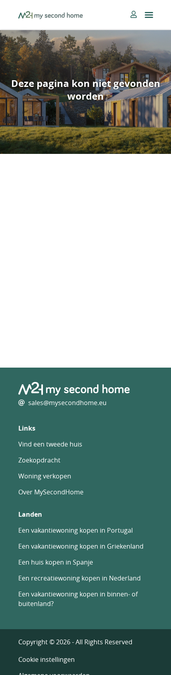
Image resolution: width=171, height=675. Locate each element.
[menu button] (149, 15)
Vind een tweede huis (50, 444)
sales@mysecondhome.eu (67, 402)
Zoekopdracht (39, 460)
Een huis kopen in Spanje (55, 562)
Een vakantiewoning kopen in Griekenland (81, 546)
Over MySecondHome (51, 492)
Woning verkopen (44, 476)
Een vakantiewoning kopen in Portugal (75, 530)
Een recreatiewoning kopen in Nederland (79, 578)
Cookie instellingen (46, 659)
